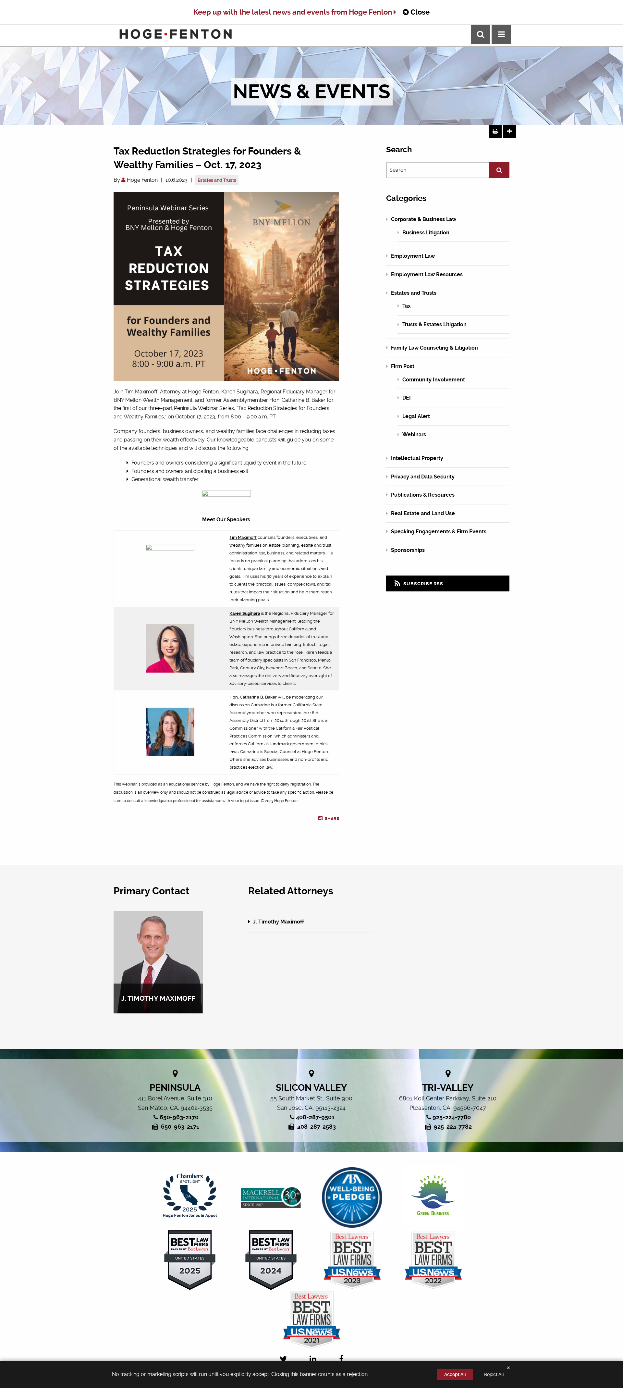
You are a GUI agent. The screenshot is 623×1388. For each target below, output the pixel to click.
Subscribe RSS (422, 583)
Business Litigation (425, 232)
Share (331, 818)
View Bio (158, 995)
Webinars (414, 434)
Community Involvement (433, 380)
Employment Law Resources (427, 274)
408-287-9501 (315, 1117)
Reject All (494, 1374)
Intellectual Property (417, 458)
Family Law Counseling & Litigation (434, 348)
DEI (406, 398)
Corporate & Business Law (423, 219)
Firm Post (402, 366)
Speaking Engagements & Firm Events (438, 531)
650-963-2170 (179, 1117)
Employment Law (413, 256)
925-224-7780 (452, 1117)
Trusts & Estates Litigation (434, 324)
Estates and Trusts (217, 180)
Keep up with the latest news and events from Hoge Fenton (293, 12)
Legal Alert (416, 416)
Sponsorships (408, 550)
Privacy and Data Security (423, 477)
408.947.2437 (160, 966)
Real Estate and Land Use (423, 513)
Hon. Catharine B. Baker (253, 697)
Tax (406, 306)
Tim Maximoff (243, 537)
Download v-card (161, 976)
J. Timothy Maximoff (278, 922)
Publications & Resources (423, 495)
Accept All (455, 1374)
